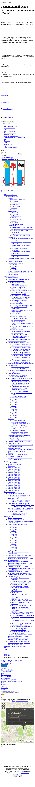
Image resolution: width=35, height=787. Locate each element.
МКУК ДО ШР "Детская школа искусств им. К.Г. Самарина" (21, 624)
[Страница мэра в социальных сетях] (1, 697)
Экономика (14, 201)
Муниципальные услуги (11, 560)
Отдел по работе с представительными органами (20, 330)
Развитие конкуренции (18, 376)
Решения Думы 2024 (14, 487)
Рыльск (13, 217)
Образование (15, 204)
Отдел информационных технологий (22, 305)
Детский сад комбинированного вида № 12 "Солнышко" (21, 632)
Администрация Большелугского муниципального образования (21, 348)
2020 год (14, 407)
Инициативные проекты (15, 263)
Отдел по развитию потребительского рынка (19, 333)
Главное (10, 453)
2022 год (14, 410)
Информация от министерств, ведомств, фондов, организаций (20, 458)
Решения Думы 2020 (14, 480)
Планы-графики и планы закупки (21, 440)
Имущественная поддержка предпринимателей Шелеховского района (21, 392)
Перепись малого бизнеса (19, 396)
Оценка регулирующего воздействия (19, 279)
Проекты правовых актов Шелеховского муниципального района (20, 521)
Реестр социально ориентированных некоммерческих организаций (19, 340)
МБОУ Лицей (15, 592)
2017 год (14, 402)
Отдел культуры (16, 315)
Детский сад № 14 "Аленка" (20, 584)
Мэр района (15, 284)
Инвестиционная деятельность (17, 375)
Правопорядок (12, 372)
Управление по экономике (19, 298)
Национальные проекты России (17, 454)
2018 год (14, 404)
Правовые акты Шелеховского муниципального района (17, 525)
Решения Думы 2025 (14, 488)
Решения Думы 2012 (14, 467)
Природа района (16, 206)
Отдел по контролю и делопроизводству (18, 320)
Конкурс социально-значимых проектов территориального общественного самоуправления (20, 272)
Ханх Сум (14, 214)
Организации (12, 225)
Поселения (11, 237)
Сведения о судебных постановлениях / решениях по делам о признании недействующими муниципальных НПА (20, 556)
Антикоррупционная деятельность (14, 646)
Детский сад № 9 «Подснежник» (21, 581)
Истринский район (17, 224)
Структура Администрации (16, 282)
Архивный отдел (16, 302)
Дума (6, 461)
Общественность (9, 492)
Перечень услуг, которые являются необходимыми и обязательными (18, 638)
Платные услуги (13, 576)
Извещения (14, 438)
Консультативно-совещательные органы (20, 370)
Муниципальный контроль (16, 281)
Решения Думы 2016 (14, 474)
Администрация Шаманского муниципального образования (20, 361)
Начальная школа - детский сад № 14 (22, 615)
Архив (3, 689)
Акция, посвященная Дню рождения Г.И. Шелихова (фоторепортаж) (22, 505)
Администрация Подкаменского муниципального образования (21, 354)
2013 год (14, 548)
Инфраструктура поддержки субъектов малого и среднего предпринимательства (20, 388)
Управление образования (19, 289)
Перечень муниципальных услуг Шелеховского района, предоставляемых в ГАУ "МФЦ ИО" (21, 568)
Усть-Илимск (15, 222)
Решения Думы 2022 (14, 484)
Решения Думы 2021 (14, 482)
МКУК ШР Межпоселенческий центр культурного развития (21, 606)
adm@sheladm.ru (6, 663)
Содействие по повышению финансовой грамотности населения (20, 445)
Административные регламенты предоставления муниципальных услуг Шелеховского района (20, 563)
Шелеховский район (10, 195)
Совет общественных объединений (19, 503)
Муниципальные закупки (16, 436)
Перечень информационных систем (19, 441)
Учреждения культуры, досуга (20, 235)
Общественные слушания (16, 493)
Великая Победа (13, 196)
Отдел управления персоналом (20, 336)
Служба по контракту (14, 448)
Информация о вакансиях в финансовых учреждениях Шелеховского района (19, 431)
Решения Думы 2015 (14, 472)
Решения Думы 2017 (14, 475)
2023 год (14, 264)
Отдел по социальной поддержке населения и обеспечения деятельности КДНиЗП (21, 292)
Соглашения (11, 466)
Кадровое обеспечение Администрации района (18, 421)
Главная (3, 668)
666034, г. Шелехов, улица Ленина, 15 (12, 660)
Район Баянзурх (16, 216)
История (10, 198)
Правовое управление (18, 287)
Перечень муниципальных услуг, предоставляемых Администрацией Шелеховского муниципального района (20, 573)
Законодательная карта (15, 518)
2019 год (14, 406)
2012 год (14, 550)
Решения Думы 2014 (14, 471)
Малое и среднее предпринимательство (20, 378)
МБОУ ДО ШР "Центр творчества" (22, 600)
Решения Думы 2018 (14, 477)
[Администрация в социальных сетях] (1, 694)
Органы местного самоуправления (18, 342)
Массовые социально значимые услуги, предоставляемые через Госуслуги (20, 635)
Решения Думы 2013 (14, 469)
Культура (14, 208)
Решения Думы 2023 (14, 485)
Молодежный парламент (15, 464)
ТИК (5, 649)
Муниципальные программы (17, 398)
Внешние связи (12, 211)
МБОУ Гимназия (16, 591)
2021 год (14, 409)
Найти (20, 154)
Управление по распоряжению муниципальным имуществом (20, 296)
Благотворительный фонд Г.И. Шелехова (20, 508)
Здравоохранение (16, 203)
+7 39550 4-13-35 (6, 662)
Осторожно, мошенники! (15, 456)
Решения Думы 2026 (14, 490)
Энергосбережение (14, 373)
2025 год (14, 268)
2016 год (14, 401)
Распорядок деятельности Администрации (21, 363)
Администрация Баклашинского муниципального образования (21, 358)
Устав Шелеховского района (16, 519)
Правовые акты (9, 516)
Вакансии (11, 419)
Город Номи (15, 212)
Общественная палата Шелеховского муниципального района (19, 510)
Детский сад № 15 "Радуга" (19, 586)
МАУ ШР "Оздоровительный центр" (22, 612)
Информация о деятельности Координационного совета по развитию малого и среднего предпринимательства (20, 382)
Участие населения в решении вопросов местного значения (20, 500)
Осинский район (16, 219)
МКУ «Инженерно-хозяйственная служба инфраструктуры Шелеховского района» (21, 628)
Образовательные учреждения (20, 234)
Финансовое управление (19, 300)
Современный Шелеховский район (18, 199)
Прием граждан (13, 365)
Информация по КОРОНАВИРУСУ (19, 435)
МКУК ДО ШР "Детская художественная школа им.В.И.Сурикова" (19, 595)
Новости (10, 117)
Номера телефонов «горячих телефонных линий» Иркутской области (20, 450)
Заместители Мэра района (19, 286)
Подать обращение (13, 443)
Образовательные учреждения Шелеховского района (20, 424)
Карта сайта (4, 688)
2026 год (14, 269)
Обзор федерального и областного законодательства (18, 552)
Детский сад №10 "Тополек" (20, 583)
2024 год (14, 266)
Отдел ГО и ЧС (16, 313)
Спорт (13, 209)
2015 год (14, 399)
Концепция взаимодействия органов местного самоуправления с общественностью (19, 496)
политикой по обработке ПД (21, 773)
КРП (5, 647)
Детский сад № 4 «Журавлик (20, 613)
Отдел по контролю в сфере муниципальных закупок (19, 317)
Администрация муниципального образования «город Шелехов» (21, 345)
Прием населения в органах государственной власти (20, 367)
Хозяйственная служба (18, 337)
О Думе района (12, 462)
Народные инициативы (15, 261)
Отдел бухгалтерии (17, 303)
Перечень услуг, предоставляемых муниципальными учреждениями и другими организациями (19, 642)
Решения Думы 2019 (14, 479)
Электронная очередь (7, 691)
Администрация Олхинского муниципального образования (20, 351)
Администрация (9, 276)
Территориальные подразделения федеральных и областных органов (22, 228)
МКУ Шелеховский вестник (20, 599)
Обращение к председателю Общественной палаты (20, 513)
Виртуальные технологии (20, 701)
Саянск (13, 221)
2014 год (14, 547)
